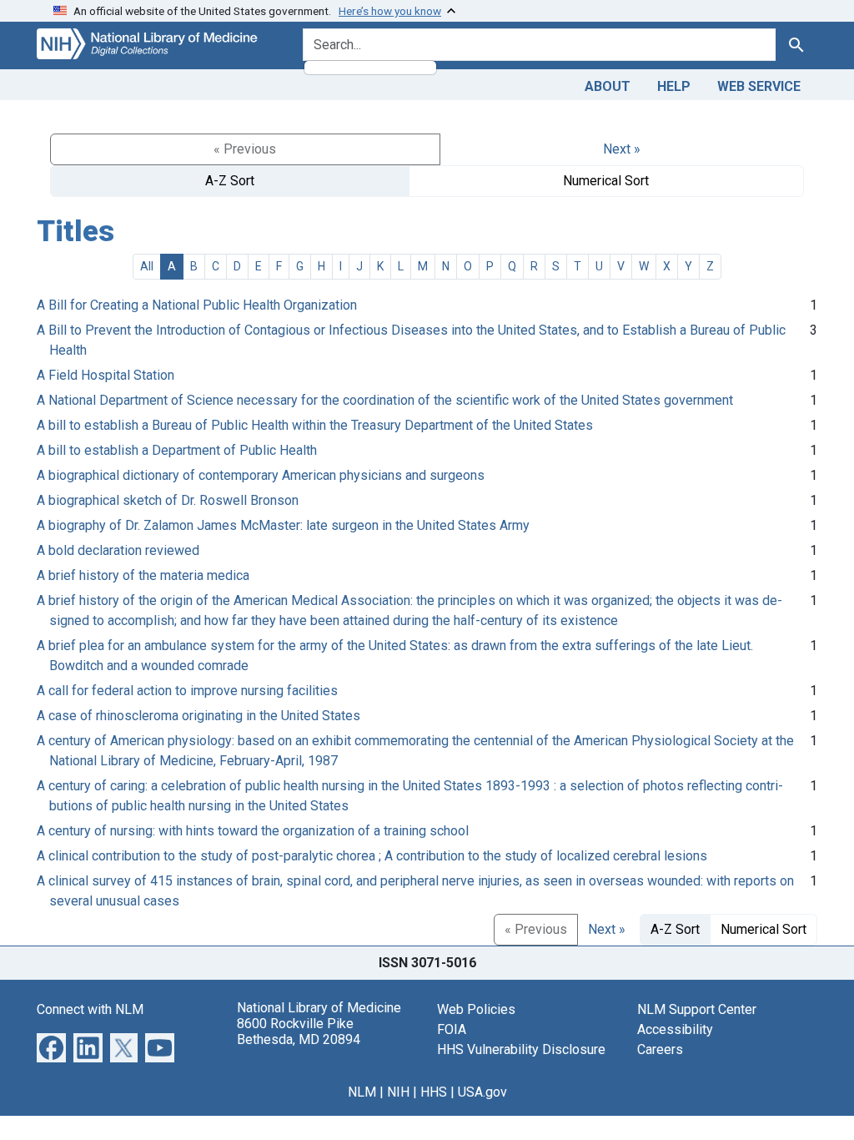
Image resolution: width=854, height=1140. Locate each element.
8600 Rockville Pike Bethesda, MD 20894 (298, 1031)
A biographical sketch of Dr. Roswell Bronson (168, 500)
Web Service (759, 86)
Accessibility (675, 1029)
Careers (660, 1049)
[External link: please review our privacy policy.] (51, 1047)
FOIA (451, 1029)
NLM (362, 1092)
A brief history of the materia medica (143, 575)
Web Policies (476, 1009)
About (607, 86)
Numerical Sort (606, 181)
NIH (398, 1092)
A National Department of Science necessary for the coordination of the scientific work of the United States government (385, 400)
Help (674, 86)
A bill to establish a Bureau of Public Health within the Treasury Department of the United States (315, 425)
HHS (433, 1092)
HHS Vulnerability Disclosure (521, 1049)
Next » (621, 149)
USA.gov (482, 1092)
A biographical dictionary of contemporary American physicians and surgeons (261, 475)
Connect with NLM (90, 1009)
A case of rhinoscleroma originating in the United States (198, 716)
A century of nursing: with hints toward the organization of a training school (253, 831)
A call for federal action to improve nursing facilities (187, 691)
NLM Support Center (696, 1009)
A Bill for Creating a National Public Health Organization (197, 305)
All (146, 266)
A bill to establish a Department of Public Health (177, 450)
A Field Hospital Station (105, 375)
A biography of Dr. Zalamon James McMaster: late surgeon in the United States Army (283, 525)
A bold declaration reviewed (118, 550)
